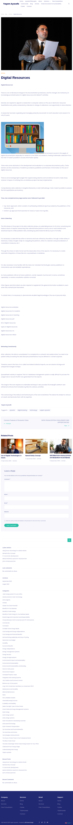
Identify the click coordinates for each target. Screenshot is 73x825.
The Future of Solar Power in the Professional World (16, 738)
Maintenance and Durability (10, 689)
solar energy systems (8, 718)
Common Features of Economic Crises (16, 420)
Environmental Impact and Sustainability (13, 660)
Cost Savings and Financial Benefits (12, 634)
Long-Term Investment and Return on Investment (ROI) (18, 686)
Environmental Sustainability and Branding (14, 666)
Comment (7, 479)
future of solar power (8, 669)
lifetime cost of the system (10, 683)
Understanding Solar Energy (10, 749)
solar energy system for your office (12, 594)
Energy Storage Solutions (9, 657)
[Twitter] (42, 822)
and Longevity (6, 600)
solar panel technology (8, 723)
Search (69, 540)
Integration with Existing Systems (11, 677)
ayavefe (12, 410)
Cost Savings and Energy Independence (13, 631)
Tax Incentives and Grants (9, 732)
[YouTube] (47, 822)
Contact (29, 6)
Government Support (8, 672)
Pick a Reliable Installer (8, 698)
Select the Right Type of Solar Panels (12, 706)
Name (6, 494)
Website (6, 511)
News (3, 695)
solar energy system (8, 715)
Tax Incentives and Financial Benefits (12, 729)
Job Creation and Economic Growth (12, 680)
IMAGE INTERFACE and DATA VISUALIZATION (14, 558)
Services (46, 1)
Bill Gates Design (29, 822)
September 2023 (7, 581)
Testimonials (24, 4)
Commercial (5, 623)
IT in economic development (10, 556)
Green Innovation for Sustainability (51, 4)
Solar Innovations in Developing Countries (14, 721)
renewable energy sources (9, 700)
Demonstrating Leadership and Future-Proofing (15, 637)
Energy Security (6, 654)
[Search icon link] (68, 4)
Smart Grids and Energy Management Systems (15, 709)
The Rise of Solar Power (8, 741)
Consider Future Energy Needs (10, 628)
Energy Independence (8, 649)
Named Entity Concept (33, 455)
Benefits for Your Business (9, 608)
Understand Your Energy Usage (11, 746)
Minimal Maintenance (8, 692)
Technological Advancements (10, 735)
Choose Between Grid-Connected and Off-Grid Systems (18, 620)
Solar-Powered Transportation (10, 726)
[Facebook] (39, 822)
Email (6, 503)
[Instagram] (44, 822)
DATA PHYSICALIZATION (8, 561)
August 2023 (5, 584)
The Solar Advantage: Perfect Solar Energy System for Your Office (20, 744)
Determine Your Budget (8, 640)
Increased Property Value (9, 674)
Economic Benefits (7, 646)
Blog (31, 4)
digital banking (22, 410)
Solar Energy (5, 712)
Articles (37, 4)
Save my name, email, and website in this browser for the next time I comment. (26, 520)
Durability (5, 643)
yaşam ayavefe (45, 410)
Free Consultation (57, 1)
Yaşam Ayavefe (11, 3)
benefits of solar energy (9, 611)
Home (21, 1)
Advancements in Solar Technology (12, 597)
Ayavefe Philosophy (30, 1)
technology (33, 410)
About (40, 1)
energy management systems (10, 652)
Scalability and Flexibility (9, 703)
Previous (8, 423)
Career (23, 6)
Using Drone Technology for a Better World (14, 550)
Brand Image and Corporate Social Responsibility (16, 617)
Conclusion (5, 626)
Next (65, 426)
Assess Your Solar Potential (9, 605)
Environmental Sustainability (10, 663)
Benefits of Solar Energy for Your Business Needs (15, 614)
